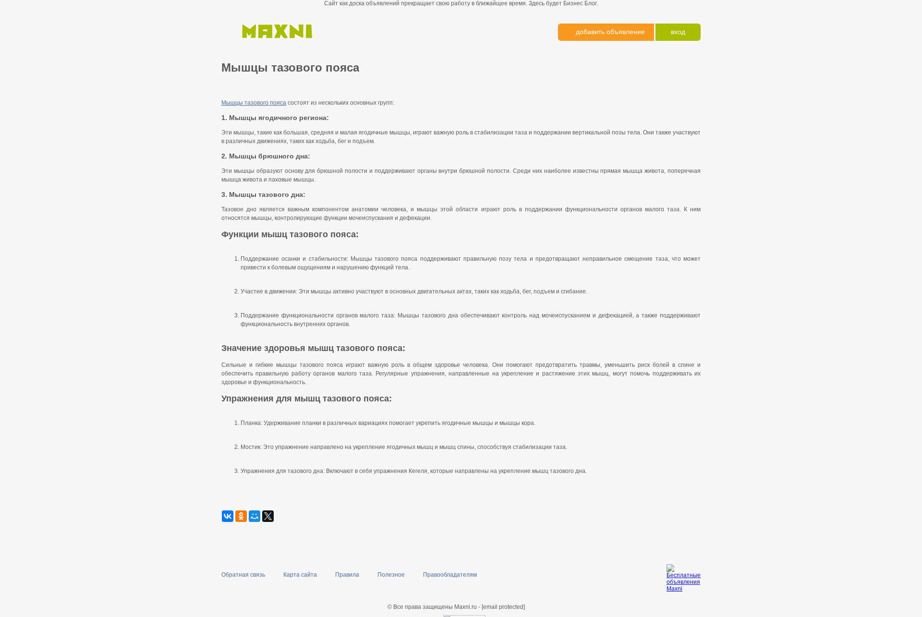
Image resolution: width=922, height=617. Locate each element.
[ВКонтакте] (227, 516)
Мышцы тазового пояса (253, 102)
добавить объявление (610, 32)
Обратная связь (243, 574)
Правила (347, 574)
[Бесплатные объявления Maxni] (275, 43)
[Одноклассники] (241, 516)
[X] (268, 516)
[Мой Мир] (254, 516)
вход (678, 32)
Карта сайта (300, 574)
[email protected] (503, 607)
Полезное (391, 574)
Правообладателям (450, 574)
